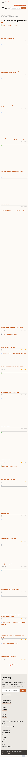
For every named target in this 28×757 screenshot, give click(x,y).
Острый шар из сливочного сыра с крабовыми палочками (11, 615)
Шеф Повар (6, 678)
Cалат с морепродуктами (8, 38)
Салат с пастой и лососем (8, 538)
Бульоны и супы (6, 700)
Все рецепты (6, 732)
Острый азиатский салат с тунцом (10, 589)
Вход (3, 744)
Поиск (4, 737)
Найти (22, 690)
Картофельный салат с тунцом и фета (12, 327)
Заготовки (5, 719)
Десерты (4, 716)
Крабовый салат (5, 513)
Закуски (4, 707)
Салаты (9, 15)
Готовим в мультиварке (8, 726)
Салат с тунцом (5, 426)
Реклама (4, 742)
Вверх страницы (6, 694)
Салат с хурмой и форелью (8, 656)
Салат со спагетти (6, 460)
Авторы (4, 739)
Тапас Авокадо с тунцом (8, 347)
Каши (3, 723)
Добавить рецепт (7, 746)
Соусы (4, 712)
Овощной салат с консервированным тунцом (14, 139)
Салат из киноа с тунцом (8, 479)
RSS (9, 753)
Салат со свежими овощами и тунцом (12, 171)
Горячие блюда (6, 702)
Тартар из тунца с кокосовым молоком (12, 366)
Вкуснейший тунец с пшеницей (10, 392)
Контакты (4, 753)
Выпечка (4, 714)
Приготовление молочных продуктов (12, 721)
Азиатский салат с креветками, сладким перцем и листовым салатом (12, 71)
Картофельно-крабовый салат (9, 564)
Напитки (4, 709)
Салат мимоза (5, 204)
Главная (3, 15)
